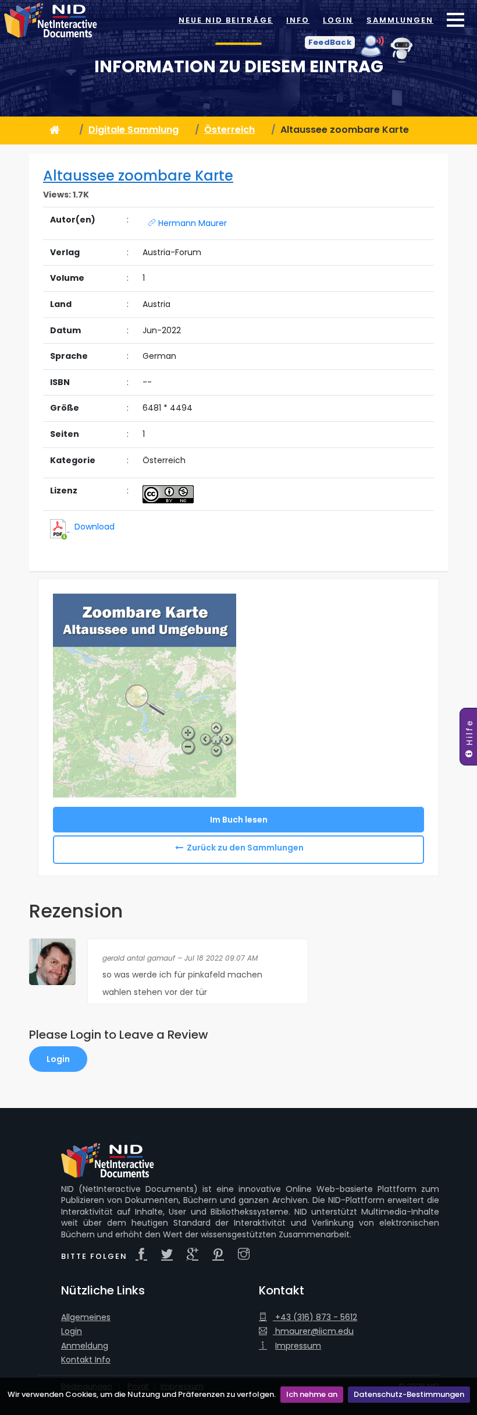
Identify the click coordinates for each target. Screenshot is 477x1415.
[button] (330, 42)
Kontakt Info (86, 1359)
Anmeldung (84, 1346)
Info (297, 20)
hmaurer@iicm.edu (313, 1331)
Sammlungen (399, 20)
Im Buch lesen (239, 819)
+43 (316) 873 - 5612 (315, 1317)
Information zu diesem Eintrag (238, 67)
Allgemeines (86, 1317)
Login (338, 20)
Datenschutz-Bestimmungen (409, 1394)
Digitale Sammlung (133, 129)
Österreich (229, 129)
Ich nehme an (311, 1394)
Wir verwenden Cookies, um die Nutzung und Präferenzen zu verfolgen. (142, 1394)
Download (94, 526)
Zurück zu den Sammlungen (245, 848)
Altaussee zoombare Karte (138, 175)
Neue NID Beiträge (226, 20)
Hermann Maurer (191, 223)
